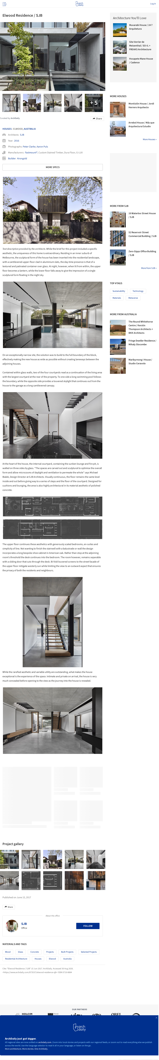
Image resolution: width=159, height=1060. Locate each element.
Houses (7, 129)
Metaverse (133, 298)
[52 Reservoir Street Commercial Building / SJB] (118, 238)
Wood (8, 952)
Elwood (52, 958)
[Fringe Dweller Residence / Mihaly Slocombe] (118, 347)
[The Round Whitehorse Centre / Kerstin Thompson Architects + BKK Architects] (118, 328)
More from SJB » (149, 268)
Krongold (22, 158)
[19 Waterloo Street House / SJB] (118, 219)
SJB (22, 135)
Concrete (34, 952)
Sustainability (119, 291)
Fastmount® (31, 152)
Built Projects (67, 952)
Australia (30, 129)
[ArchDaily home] (79, 3)
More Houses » (150, 139)
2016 (16, 140)
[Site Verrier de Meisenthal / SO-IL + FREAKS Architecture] (120, 47)
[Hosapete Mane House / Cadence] (120, 64)
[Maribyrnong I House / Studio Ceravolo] (118, 366)
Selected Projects (89, 952)
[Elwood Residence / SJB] (9, 859)
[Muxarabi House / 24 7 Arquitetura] (120, 30)
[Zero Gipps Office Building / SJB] (118, 257)
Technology (138, 291)
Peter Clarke (29, 146)
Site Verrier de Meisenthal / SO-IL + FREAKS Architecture (140, 45)
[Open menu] (4, 4)
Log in (153, 4)
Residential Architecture (16, 958)
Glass (20, 952)
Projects (50, 952)
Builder (12, 158)
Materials (117, 298)
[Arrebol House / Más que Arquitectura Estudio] (118, 129)
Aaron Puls (42, 146)
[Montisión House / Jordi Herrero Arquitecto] (118, 110)
